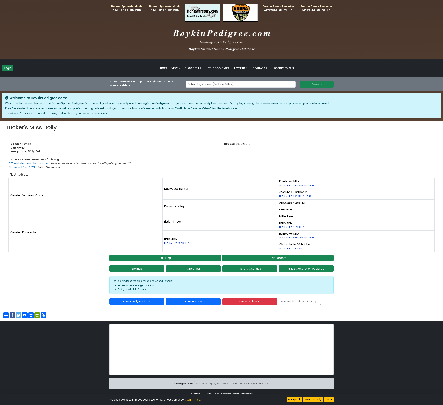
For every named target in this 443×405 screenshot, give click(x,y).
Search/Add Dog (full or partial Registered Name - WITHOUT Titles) (141, 83)
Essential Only (313, 399)
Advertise (240, 68)
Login (7, 68)
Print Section (193, 301)
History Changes (250, 269)
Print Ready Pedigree (137, 301)
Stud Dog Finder (219, 68)
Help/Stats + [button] (259, 68)
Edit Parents (278, 258)
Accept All (294, 399)
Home (163, 68)
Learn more (193, 399)
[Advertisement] (221, 349)
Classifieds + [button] (193, 68)
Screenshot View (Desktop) (300, 301)
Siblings (137, 269)
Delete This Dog (249, 301)
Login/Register (284, 68)
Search (317, 84)
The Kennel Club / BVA (22, 167)
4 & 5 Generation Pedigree (306, 269)
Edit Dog (165, 258)
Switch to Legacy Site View (212, 383)
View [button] (174, 68)
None (329, 399)
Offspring (193, 269)
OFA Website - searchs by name (28, 163)
